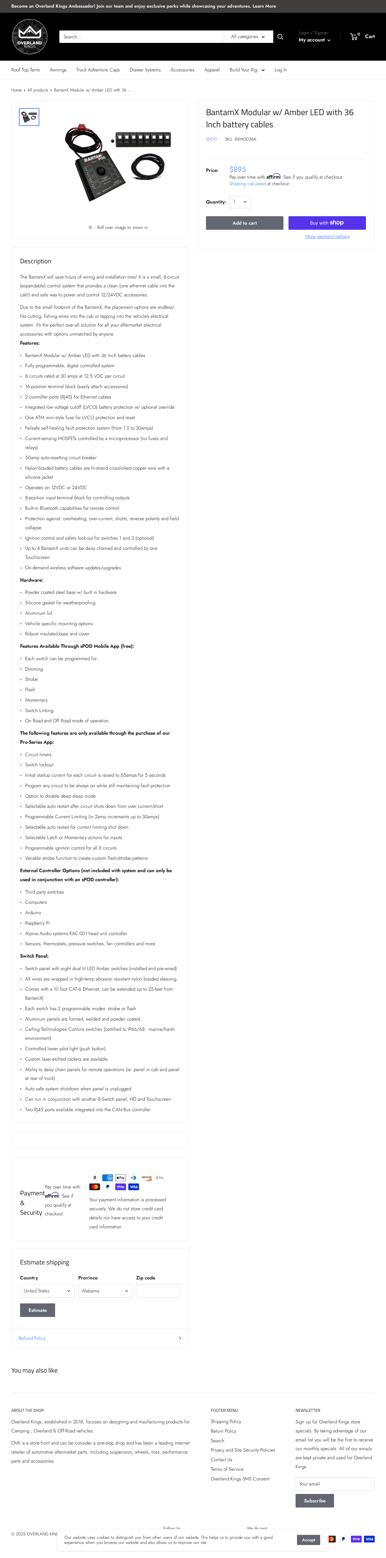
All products (37, 90)
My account (312, 39)
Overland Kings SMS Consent (240, 1478)
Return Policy (223, 1431)
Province (87, 1277)
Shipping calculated (247, 183)
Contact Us (221, 1459)
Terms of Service (227, 1469)
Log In (281, 69)
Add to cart (245, 222)
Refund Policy (32, 1338)
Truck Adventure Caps (98, 69)
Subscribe (315, 1500)
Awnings (58, 69)
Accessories (182, 69)
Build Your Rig (244, 69)
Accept (308, 1540)
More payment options (327, 236)
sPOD (211, 139)
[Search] (280, 36)
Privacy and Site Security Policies (243, 1450)
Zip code (145, 1277)
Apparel (212, 69)
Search (217, 1440)
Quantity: (216, 201)
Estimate (38, 1310)
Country (29, 1277)
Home (16, 90)
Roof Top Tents (25, 69)
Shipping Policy (226, 1421)
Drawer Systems (145, 69)
